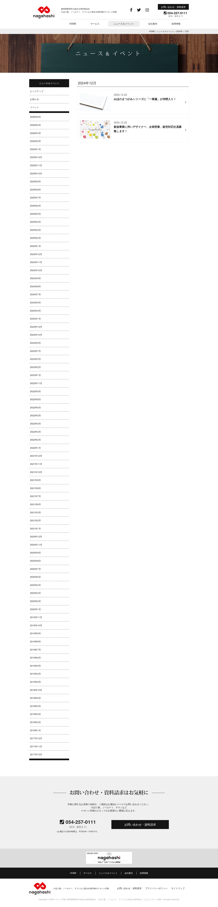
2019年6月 (35, 657)
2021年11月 (36, 463)
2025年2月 (35, 237)
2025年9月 (35, 181)
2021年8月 (35, 488)
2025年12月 (36, 157)
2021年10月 (36, 472)
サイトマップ (178, 888)
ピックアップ (36, 91)
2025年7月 (35, 197)
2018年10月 (36, 689)
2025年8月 (35, 189)
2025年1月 (35, 246)
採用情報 (176, 23)
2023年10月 (36, 334)
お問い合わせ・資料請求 (173, 6)
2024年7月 (35, 294)
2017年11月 (36, 746)
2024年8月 (35, 286)
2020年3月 (35, 593)
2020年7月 (35, 568)
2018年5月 (35, 706)
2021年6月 (35, 504)
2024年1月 (35, 318)
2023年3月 (35, 359)
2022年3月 (35, 431)
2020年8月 (35, 560)
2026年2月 (35, 141)
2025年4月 (35, 221)
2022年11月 (36, 383)
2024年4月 (35, 310)
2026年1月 (35, 149)
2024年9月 (35, 278)
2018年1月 (35, 730)
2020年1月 (35, 609)
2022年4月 (35, 423)
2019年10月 (36, 625)
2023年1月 (35, 375)
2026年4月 (35, 124)
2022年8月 (35, 399)
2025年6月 (35, 205)
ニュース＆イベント (124, 23)
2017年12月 (36, 738)
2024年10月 (36, 270)
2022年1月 (35, 447)
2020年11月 (36, 544)
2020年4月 (35, 585)
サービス (94, 23)
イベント (34, 107)
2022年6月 (35, 407)
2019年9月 (35, 633)
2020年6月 (35, 576)
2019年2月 (35, 681)
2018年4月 (35, 714)
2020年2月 (35, 601)
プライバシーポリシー (156, 888)
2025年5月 (35, 213)
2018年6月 (35, 697)
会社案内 (152, 23)
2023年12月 (36, 326)
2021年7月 (35, 496)
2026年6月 (35, 116)
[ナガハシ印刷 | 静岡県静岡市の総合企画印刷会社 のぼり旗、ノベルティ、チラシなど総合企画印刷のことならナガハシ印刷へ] (43, 17)
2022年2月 (35, 439)
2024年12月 (36, 254)
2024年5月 (35, 302)
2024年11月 (36, 262)
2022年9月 (35, 391)
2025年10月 (36, 173)
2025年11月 (36, 165)
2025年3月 (35, 229)
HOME (72, 23)
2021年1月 (35, 528)
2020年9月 (35, 552)
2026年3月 (35, 133)
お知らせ (34, 99)
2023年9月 (35, 342)
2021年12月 (36, 455)
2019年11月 (36, 617)
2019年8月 (35, 641)
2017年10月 (36, 754)
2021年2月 (35, 520)
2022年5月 (35, 415)
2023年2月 (35, 367)
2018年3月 (35, 722)
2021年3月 (35, 512)
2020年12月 (36, 536)
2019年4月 (35, 673)
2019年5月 (35, 665)
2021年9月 (35, 480)
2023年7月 (35, 351)
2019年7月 (35, 649)
